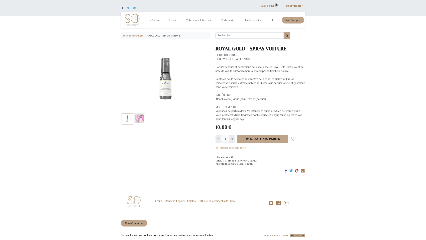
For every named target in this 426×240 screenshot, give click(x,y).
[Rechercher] (287, 35)
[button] (272, 20)
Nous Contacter (134, 223)
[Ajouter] (232, 139)
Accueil (159, 201)
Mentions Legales (175, 201)
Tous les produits (133, 36)
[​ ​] (122, 6)
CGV (232, 201)
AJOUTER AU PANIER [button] (265, 139)
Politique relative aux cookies (276, 235)
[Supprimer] (218, 139)
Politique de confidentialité (213, 201)
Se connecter (294, 6)
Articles (191, 201)
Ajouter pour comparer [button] (233, 147)
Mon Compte (292, 20)
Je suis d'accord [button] (297, 235)
